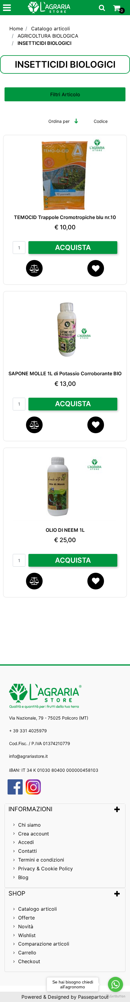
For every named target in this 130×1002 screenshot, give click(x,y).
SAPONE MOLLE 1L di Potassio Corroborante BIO (65, 373)
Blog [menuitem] (23, 877)
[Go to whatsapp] (115, 984)
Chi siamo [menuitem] (29, 825)
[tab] (65, 809)
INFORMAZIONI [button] (31, 809)
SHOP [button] (16, 893)
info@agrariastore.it (28, 756)
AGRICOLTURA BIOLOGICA (48, 36)
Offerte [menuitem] (26, 918)
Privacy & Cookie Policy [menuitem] (45, 868)
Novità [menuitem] (25, 926)
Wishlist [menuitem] (27, 935)
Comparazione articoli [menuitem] (43, 944)
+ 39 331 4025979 (28, 730)
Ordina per (59, 121)
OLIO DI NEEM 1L (65, 530)
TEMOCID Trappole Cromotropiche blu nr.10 (65, 217)
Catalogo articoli (50, 28)
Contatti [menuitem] (27, 851)
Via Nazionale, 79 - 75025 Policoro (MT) (48, 717)
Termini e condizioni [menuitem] (41, 860)
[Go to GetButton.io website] (115, 996)
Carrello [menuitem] (27, 953)
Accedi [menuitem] (26, 842)
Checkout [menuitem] (29, 961)
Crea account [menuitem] (33, 834)
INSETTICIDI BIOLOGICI (44, 43)
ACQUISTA (73, 247)
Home (16, 28)
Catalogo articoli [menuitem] (37, 909)
